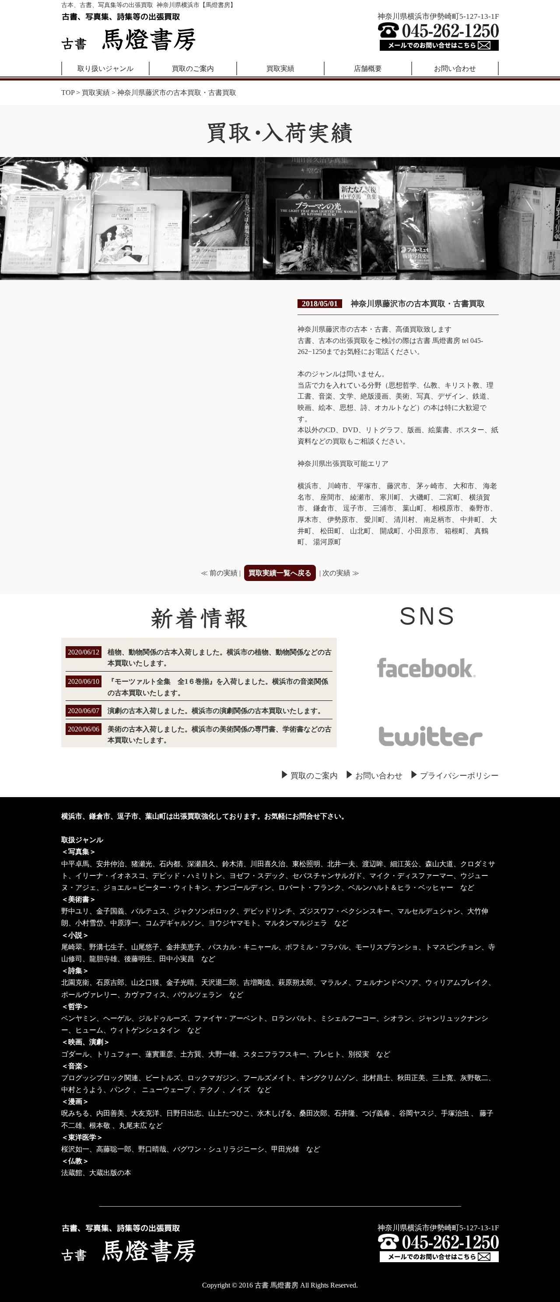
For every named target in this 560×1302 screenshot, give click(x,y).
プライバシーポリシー (459, 775)
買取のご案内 (193, 68)
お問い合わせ (455, 68)
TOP (67, 92)
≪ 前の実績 (219, 573)
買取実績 (280, 68)
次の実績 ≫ (340, 573)
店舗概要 (368, 68)
